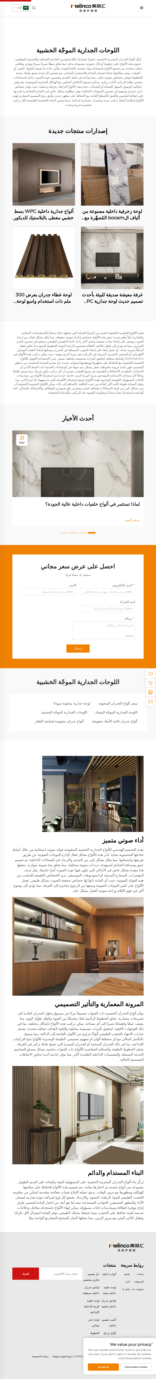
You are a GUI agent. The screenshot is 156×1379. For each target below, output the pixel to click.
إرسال (78, 648)
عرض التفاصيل (112, 174)
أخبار (127, 1281)
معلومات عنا (138, 1289)
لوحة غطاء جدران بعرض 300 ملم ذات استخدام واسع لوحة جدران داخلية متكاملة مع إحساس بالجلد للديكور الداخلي (44, 298)
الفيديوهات (139, 1281)
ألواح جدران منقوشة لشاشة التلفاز (59, 721)
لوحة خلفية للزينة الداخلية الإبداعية (91, 1306)
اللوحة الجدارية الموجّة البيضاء (116, 712)
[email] (150, 701)
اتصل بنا (126, 1289)
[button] (92, 533)
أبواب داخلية (109, 1274)
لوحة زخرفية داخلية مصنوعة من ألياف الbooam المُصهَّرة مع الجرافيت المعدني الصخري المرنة (112, 214)
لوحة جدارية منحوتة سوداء (71, 703)
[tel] (150, 683)
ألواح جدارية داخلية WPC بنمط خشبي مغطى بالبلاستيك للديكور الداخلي (44, 214)
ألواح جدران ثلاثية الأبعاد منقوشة (114, 721)
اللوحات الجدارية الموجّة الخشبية (64, 712)
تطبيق (127, 1274)
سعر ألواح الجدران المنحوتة (118, 703)
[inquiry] (150, 673)
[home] (88, 8)
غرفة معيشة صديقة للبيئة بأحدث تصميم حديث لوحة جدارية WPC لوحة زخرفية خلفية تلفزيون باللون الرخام (112, 298)
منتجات (140, 1274)
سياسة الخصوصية (40, 1356)
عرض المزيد (132, 520)
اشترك (25, 1273)
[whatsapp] (150, 692)
